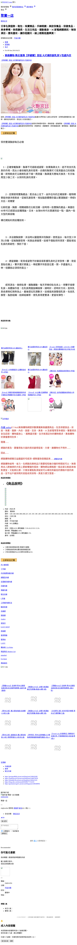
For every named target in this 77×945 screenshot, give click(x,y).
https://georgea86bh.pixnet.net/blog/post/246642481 (21, 776)
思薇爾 (3, 631)
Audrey (3, 619)
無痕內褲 (10, 573)
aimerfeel (4, 655)
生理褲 (3, 582)
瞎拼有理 (4, 607)
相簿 (6, 42)
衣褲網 (3, 611)
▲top (2, 817)
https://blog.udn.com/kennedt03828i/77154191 (19, 782)
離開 (11, 941)
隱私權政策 (50, 917)
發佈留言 (4, 833)
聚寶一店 (7, 15)
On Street (4, 659)
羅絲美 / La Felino (7, 647)
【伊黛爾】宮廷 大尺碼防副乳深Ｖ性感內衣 (16, 60)
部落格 (7, 44)
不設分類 (17, 38)
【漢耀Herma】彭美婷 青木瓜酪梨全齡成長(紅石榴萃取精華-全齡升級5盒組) (13, 688)
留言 (20, 808)
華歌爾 (3, 615)
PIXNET (23, 917)
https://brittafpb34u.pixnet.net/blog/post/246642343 (21, 780)
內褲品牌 (8, 766)
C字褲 (3, 598)
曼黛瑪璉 (4, 635)
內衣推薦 (4, 573)
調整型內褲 (58, 459)
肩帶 (6, 769)
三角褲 (3, 603)
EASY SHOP (5, 627)
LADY (3, 643)
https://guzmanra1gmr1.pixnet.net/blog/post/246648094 (22, 784)
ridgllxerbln (4, 797)
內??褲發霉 (5, 565)
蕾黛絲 (3, 639)
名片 (6, 47)
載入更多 (4, 821)
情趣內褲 (4, 590)
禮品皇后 (4, 663)
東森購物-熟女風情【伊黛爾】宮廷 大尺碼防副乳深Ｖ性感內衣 (38, 55)
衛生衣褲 (4, 594)
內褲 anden (6, 427)
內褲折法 (9, 603)
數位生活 (16, 814)
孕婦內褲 (9, 582)
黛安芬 (3, 623)
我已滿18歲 (5, 941)
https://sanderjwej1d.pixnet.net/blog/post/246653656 (21, 778)
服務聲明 (57, 917)
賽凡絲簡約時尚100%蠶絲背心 (11, 348)
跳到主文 (4, 21)
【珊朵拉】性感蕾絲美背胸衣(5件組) (62, 371)
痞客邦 (16, 808)
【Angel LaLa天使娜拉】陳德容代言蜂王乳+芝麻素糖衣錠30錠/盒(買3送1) (63, 736)
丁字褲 (3, 569)
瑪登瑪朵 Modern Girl (8, 651)
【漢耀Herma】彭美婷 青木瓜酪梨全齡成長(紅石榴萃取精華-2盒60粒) (63, 688)
